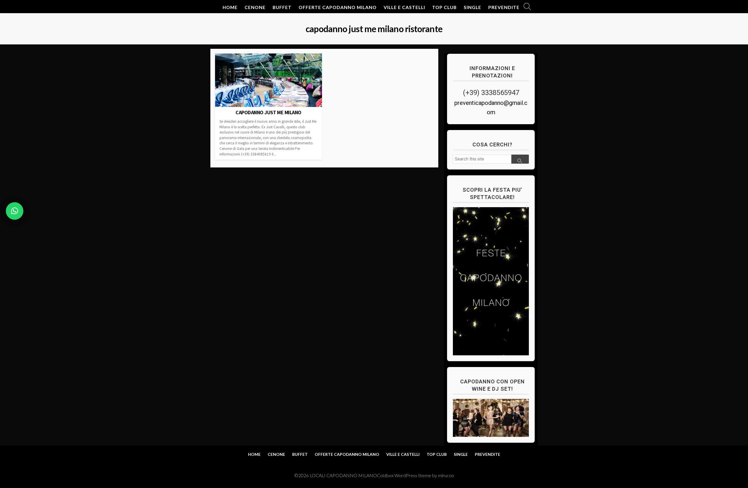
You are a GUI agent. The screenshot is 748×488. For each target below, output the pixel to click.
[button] (14, 211)
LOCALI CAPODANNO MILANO (343, 475)
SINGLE (472, 7)
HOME (230, 7)
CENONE (255, 7)
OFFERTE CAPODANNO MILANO (338, 7)
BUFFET (282, 7)
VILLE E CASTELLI (404, 7)
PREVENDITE (504, 7)
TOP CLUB (444, 7)
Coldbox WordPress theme (404, 475)
